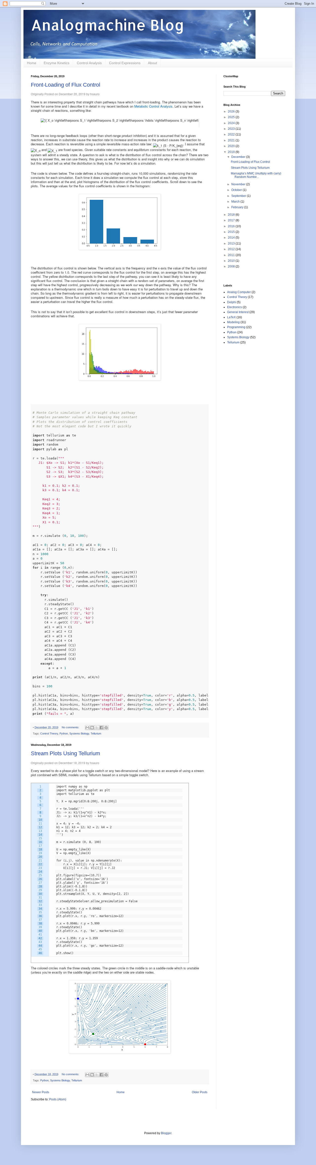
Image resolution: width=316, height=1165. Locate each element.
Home (31, 63)
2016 (232, 226)
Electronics (234, 307)
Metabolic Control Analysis (153, 106)
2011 (232, 255)
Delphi (231, 302)
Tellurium (96, 733)
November (238, 184)
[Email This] (87, 727)
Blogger (166, 1133)
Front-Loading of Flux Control (65, 85)
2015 (232, 232)
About (152, 63)
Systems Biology (79, 733)
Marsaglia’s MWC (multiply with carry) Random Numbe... (256, 175)
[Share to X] (96, 727)
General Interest (238, 312)
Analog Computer (239, 292)
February (237, 207)
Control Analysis (89, 63)
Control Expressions (124, 63)
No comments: (71, 727)
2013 (232, 243)
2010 (232, 261)
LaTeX (231, 317)
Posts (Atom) (57, 1099)
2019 (232, 152)
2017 (232, 220)
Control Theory (49, 733)
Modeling (233, 322)
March (235, 201)
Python (63, 733)
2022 (232, 134)
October (237, 190)
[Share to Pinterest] (106, 727)
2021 (232, 140)
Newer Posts (40, 1092)
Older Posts (199, 1092)
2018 (232, 214)
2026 (232, 111)
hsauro (94, 94)
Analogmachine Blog (107, 24)
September (239, 196)
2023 (232, 129)
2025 (232, 117)
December (238, 157)
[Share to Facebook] (101, 727)
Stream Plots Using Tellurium (65, 753)
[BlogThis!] (92, 727)
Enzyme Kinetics (56, 63)
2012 (232, 249)
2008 (232, 266)
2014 (232, 237)
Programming (236, 327)
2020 (232, 146)
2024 (232, 123)
